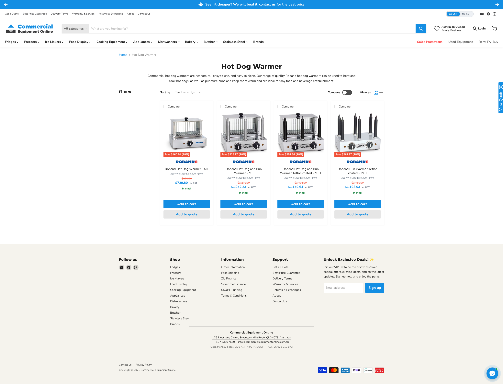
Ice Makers (53, 42)
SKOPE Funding (231, 290)
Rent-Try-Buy (488, 42)
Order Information (233, 267)
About (130, 13)
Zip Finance (228, 278)
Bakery (190, 42)
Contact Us (144, 13)
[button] (460, 14)
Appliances (142, 42)
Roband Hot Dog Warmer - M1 (187, 169)
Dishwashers (168, 42)
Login (482, 28)
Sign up (374, 287)
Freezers (31, 42)
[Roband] (186, 163)
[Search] (421, 28)
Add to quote (186, 214)
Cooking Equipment (111, 42)
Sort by (165, 92)
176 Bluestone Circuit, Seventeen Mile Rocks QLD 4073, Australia (251, 337)
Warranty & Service (83, 13)
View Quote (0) (500, 98)
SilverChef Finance (233, 284)
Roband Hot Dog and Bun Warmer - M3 (244, 171)
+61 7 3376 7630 (224, 342)
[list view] (381, 92)
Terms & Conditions (234, 296)
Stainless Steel (234, 42)
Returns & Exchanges (110, 13)
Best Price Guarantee (35, 13)
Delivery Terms (59, 13)
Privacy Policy (144, 365)
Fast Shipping (230, 273)
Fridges (11, 42)
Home (123, 55)
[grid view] (376, 92)
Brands (258, 42)
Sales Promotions (429, 42)
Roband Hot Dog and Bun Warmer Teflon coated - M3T (300, 171)
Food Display (79, 42)
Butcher (210, 42)
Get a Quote (12, 13)
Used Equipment (460, 42)
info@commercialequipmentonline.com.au (263, 342)
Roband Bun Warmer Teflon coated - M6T (357, 171)
